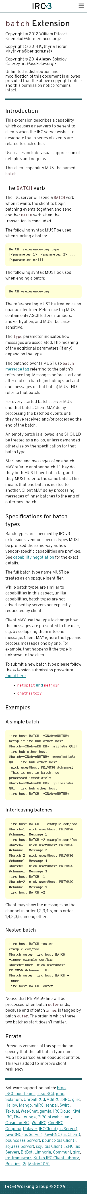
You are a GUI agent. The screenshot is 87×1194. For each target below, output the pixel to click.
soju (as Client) (50, 1147)
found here (15, 676)
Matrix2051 (39, 1164)
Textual (12, 1111)
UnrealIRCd (34, 1100)
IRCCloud (61, 1111)
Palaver (30, 1129)
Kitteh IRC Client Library (56, 1158)
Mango (25, 1105)
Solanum (13, 1100)
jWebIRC (38, 1123)
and (38, 685)
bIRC (65, 1100)
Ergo (61, 1088)
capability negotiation (33, 558)
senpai (51, 1105)
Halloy (11, 1105)
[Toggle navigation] (81, 6)
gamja (45, 1111)
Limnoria (42, 1152)
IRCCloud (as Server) (58, 1129)
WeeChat (29, 1111)
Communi (62, 1152)
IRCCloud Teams (20, 1094)
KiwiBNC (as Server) (23, 1135)
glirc (76, 1100)
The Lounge (24, 1117)
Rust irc (12, 1164)
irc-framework (18, 1158)
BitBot (27, 1152)
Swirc (65, 1105)
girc (76, 1152)
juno (60, 1094)
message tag (17, 369)
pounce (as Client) (59, 1141)
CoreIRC (55, 1123)
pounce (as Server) (22, 1141)
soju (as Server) (19, 1147)
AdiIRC (53, 1100)
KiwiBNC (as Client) (62, 1135)
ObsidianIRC (17, 1123)
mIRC (38, 1105)
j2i (23, 1164)
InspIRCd (45, 1094)
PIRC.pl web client (54, 1117)
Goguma (13, 1129)
